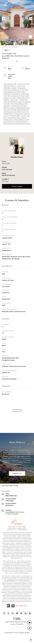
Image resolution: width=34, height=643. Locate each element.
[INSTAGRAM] (8, 613)
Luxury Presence (17, 624)
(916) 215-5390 (7, 169)
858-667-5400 (9, 505)
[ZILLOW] (25, 613)
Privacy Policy (24, 632)
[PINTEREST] (29, 613)
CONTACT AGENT (17, 186)
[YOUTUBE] (17, 613)
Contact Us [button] (17, 473)
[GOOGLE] (21, 613)
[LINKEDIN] (12, 613)
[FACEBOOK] (4, 613)
